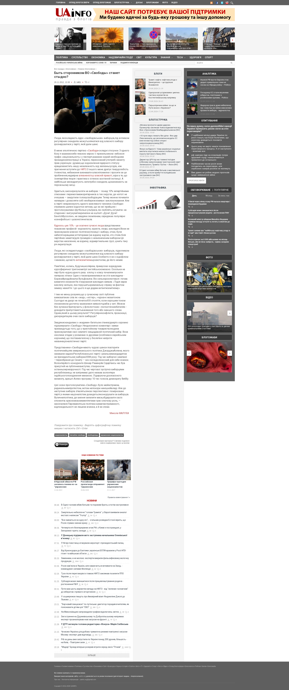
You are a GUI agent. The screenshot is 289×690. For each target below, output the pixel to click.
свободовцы (92, 435)
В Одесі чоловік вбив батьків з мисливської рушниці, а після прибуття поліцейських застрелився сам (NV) (160, 172)
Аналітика (209, 73)
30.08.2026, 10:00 (147, 133)
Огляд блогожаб (102, 2)
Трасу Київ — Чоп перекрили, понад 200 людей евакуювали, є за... (144, 46)
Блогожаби (152, 2)
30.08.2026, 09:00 (147, 178)
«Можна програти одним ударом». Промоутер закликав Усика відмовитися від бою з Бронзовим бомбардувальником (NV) (160, 127)
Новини (92, 500)
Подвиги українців (129, 63)
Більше (92, 655)
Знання (164, 58)
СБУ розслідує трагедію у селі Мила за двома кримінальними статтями (209, 327)
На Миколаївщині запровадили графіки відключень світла (90, 612)
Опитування (209, 120)
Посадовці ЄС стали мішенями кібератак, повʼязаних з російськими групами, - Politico (214, 95)
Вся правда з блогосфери (65, 69)
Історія (124, 666)
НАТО (84, 169)
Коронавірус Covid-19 (96, 63)
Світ (139, 57)
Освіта (131, 666)
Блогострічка (121, 3)
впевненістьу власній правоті (95, 175)
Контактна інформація (70, 679)
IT (141, 666)
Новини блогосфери (86, 69)
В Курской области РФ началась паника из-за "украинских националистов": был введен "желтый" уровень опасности (65, 488)
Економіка (98, 57)
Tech (179, 58)
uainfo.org (82, 676)
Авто (137, 666)
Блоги (158, 73)
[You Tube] (226, 3)
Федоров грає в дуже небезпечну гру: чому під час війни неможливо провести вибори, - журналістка (216, 108)
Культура (151, 57)
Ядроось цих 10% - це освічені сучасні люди (79, 225)
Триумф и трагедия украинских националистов (116, 484)
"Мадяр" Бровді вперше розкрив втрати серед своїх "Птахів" (91, 647)
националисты (61, 435)
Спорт (209, 57)
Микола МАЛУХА (119, 413)
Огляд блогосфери (79, 2)
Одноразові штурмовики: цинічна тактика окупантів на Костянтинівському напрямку (164, 95)
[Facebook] (216, 3)
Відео (174, 2)
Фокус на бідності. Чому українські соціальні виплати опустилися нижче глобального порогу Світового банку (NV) (160, 151)
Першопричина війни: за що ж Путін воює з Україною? (162, 106)
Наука (118, 666)
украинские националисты (112, 435)
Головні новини (67, 666)
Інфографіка (158, 187)
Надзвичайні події (121, 57)
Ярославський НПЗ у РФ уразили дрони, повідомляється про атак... (179, 46)
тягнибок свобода (77, 435)
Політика (62, 57)
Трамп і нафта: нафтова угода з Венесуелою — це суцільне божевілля (163, 82)
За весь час (223, 196)
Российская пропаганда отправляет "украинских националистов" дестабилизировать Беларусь (92, 488)
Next (233, 40)
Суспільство (79, 57)
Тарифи (113, 63)
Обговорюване (200, 190)
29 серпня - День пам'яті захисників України (104, 45)
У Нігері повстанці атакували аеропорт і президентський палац (92, 543)
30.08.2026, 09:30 (147, 156)
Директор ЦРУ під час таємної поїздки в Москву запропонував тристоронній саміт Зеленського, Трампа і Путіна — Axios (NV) (160, 162)
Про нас (57, 679)
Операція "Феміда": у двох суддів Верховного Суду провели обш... (216, 46)
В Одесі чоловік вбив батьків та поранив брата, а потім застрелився (95, 505)
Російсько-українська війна (69, 63)
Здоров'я (195, 57)
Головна (60, 2)
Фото (165, 2)
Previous (56, 40)
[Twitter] (221, 3)
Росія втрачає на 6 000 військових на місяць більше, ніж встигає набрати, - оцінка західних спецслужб (208, 241)
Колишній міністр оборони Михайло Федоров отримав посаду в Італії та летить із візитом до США (209, 221)
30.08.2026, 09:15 (147, 167)
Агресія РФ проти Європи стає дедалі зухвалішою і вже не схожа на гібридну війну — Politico (215, 82)
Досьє (139, 2)
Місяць (209, 196)
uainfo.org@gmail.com (88, 679)
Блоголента (189, 666)
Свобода (93, 150)
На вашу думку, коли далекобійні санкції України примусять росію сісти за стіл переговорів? (209, 128)
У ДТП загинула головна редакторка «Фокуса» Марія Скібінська (94, 624)
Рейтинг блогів (200, 666)
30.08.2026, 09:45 (147, 146)
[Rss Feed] (211, 3)
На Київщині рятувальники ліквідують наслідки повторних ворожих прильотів (209, 287)
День (194, 196)
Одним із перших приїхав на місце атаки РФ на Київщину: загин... (68, 46)
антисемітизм (83, 260)
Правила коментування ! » (119, 497)
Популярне (221, 190)
